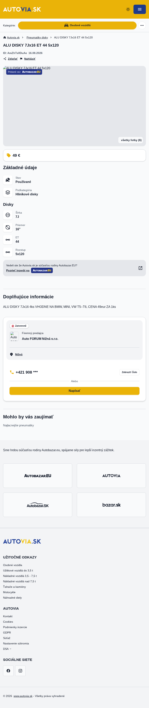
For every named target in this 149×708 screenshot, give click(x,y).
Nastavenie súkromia (16, 643)
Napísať (75, 390)
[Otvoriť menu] (139, 9)
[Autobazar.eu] (37, 475)
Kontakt (7, 616)
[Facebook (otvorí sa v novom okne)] (8, 671)
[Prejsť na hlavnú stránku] (22, 9)
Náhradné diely (12, 597)
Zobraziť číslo (129, 372)
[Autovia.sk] (111, 475)
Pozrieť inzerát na (17, 270)
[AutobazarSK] (37, 504)
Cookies (8, 621)
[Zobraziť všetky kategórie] (142, 25)
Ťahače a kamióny (14, 586)
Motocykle (9, 592)
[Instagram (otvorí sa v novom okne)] (20, 671)
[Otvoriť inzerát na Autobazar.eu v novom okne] (140, 268)
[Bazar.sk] (111, 504)
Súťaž (6, 638)
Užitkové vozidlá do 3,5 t (18, 570)
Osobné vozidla (12, 565)
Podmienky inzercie (15, 627)
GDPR (7, 632)
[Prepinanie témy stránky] (128, 9)
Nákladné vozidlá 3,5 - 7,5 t (20, 575)
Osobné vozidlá (80, 25)
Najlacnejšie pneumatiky (18, 425)
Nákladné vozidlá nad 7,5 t (19, 581)
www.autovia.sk (23, 696)
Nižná (19, 354)
